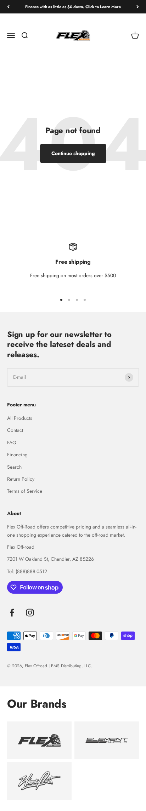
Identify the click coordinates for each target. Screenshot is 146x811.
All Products (19, 418)
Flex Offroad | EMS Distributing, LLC (58, 666)
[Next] (137, 7)
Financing (17, 454)
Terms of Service (24, 491)
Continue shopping (73, 153)
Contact (15, 430)
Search (14, 466)
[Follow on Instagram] (30, 612)
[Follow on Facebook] (12, 612)
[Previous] (8, 7)
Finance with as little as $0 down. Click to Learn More (73, 7)
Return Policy (20, 478)
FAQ (11, 442)
